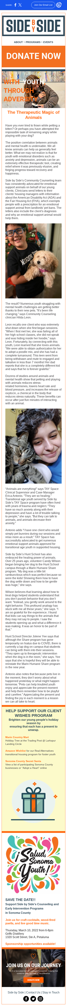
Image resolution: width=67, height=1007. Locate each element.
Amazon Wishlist (15, 750)
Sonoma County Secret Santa (23, 761)
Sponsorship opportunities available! (30, 943)
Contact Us (33, 992)
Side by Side (16, 992)
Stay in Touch (50, 992)
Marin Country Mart (17, 737)
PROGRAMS (33, 42)
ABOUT (18, 42)
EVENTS (48, 42)
